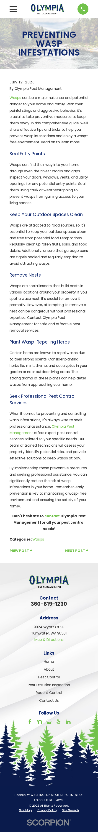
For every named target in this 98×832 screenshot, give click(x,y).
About (49, 669)
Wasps (15, 97)
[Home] (47, 9)
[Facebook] (29, 721)
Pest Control (49, 677)
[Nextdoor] (39, 721)
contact (52, 516)
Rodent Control (49, 692)
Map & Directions (49, 639)
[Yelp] (58, 721)
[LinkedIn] (68, 721)
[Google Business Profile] (49, 721)
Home (49, 661)
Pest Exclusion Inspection (49, 685)
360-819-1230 (49, 604)
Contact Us (49, 700)
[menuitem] (25, 810)
